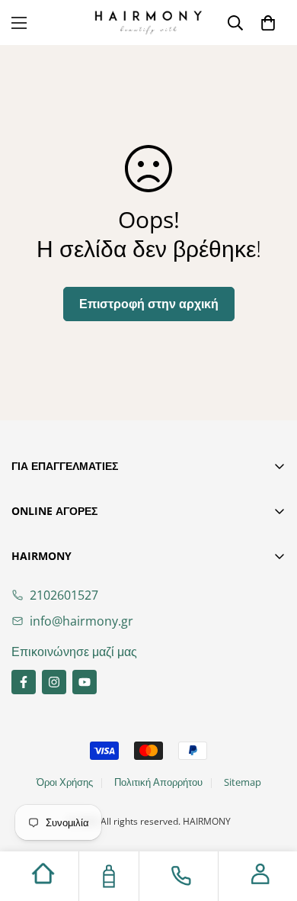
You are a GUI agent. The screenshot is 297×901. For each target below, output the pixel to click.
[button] (268, 22)
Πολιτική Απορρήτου (158, 782)
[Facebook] (23, 682)
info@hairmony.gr (81, 621)
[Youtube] (84, 682)
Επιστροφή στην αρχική (149, 303)
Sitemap (242, 782)
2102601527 (64, 595)
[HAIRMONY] (148, 22)
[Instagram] (54, 682)
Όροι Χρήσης (65, 782)
